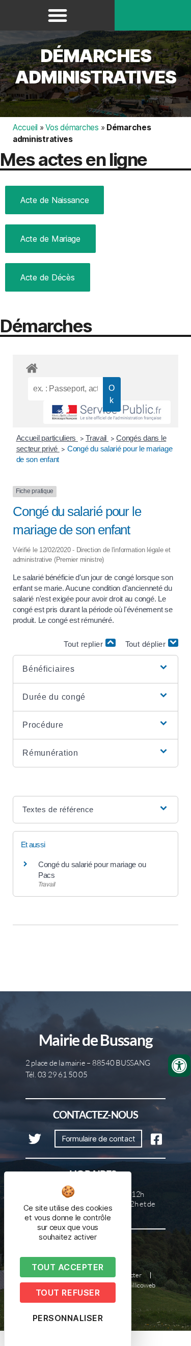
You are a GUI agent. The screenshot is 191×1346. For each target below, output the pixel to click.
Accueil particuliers (47, 438)
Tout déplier (147, 644)
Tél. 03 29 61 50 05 (56, 1074)
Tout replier (84, 644)
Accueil (25, 127)
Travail (97, 438)
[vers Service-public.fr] (107, 412)
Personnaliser (68, 1318)
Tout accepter (68, 1267)
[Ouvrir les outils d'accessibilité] (179, 1065)
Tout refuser (68, 1292)
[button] (57, 15)
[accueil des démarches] (95, 366)
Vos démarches (72, 127)
